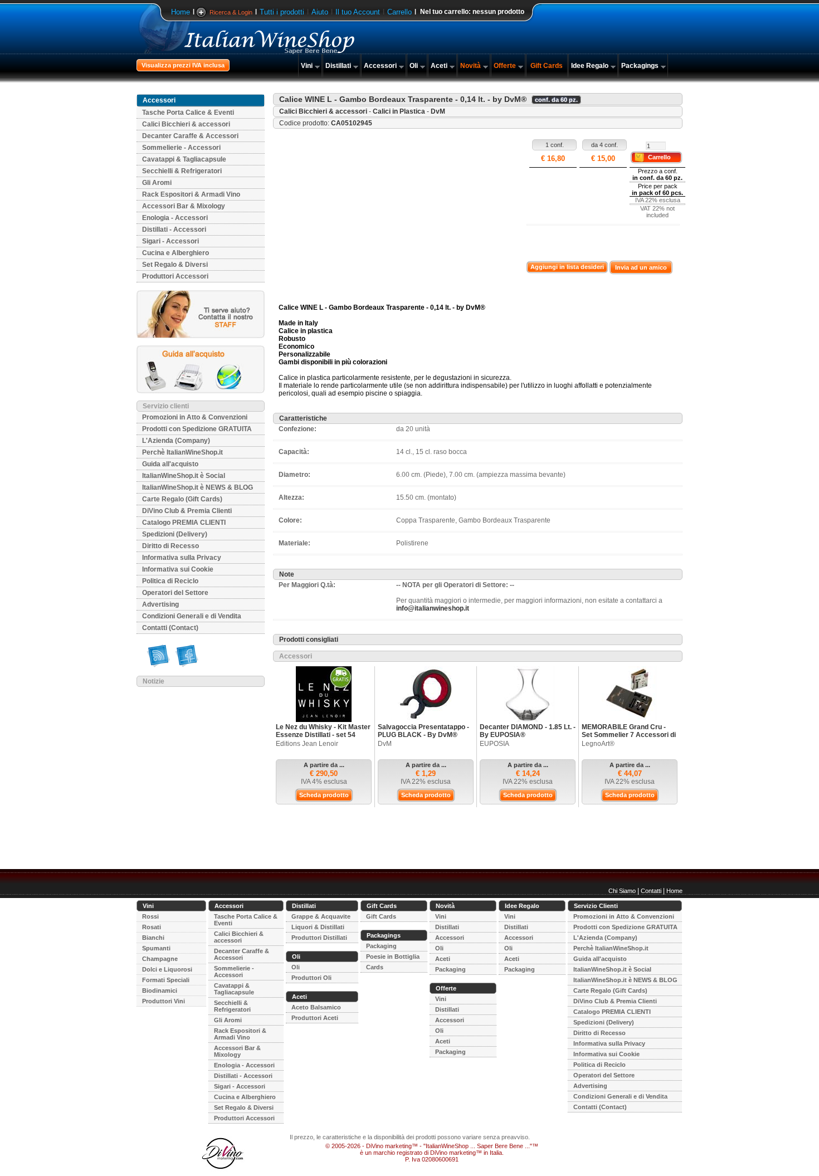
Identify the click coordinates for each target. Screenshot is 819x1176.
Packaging (381, 946)
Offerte (505, 66)
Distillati (338, 66)
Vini (307, 66)
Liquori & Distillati (317, 927)
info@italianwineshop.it (432, 608)
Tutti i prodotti (282, 12)
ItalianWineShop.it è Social (183, 476)
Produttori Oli (311, 977)
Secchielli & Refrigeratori (182, 171)
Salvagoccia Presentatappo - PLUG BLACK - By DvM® (423, 731)
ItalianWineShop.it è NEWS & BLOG (197, 487)
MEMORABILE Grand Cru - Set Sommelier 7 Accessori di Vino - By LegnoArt (629, 734)
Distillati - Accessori (174, 229)
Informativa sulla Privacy (181, 558)
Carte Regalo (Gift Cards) (182, 499)
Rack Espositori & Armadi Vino (191, 194)
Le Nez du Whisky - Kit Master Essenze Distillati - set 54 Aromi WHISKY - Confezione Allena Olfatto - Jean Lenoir (323, 738)
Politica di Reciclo (170, 581)
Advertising (160, 604)
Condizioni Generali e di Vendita (191, 616)
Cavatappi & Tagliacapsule (184, 159)
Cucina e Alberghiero (175, 253)
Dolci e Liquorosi (167, 969)
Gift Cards (546, 66)
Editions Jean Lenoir (307, 744)
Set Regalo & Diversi (175, 265)
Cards (374, 967)
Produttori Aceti (314, 1017)
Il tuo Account (357, 12)
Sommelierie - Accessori (181, 148)
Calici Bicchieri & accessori (186, 124)
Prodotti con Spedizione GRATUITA (197, 429)
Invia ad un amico (641, 267)
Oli (414, 66)
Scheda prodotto (324, 795)
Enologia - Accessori (175, 218)
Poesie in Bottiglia (393, 956)
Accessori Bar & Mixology (183, 206)
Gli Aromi (157, 183)
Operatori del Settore (175, 593)
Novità (470, 66)
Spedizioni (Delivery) (174, 534)
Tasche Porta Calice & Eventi (188, 112)
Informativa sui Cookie (177, 569)
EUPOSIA (494, 744)
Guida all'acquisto (170, 464)
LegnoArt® (598, 744)
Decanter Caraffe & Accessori (190, 136)
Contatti (651, 890)
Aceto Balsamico (316, 1007)
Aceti (439, 66)
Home (180, 12)
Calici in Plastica (399, 111)
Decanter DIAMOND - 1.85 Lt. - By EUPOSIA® (528, 731)
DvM (438, 111)
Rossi (150, 916)
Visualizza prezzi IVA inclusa (183, 65)
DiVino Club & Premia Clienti (187, 511)
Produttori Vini (163, 1001)
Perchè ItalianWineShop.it (182, 452)
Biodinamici (159, 990)
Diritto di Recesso (170, 546)
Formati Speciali (165, 980)
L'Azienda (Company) (176, 441)
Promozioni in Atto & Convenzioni (194, 417)
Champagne (160, 958)
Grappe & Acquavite (320, 916)
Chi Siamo (622, 890)
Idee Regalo (589, 66)
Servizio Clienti (596, 905)
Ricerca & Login (230, 12)
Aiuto (319, 12)
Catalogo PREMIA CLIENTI (184, 522)
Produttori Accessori (175, 276)
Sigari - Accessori (170, 241)
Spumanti (156, 948)
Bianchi (153, 937)
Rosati (151, 927)
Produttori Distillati (319, 937)
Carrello (399, 12)
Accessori (380, 66)
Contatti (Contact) (170, 628)
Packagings (640, 66)
